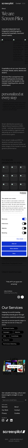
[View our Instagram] (3, 420)
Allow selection (14, 248)
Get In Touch (13, 366)
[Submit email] (25, 400)
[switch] (24, 223)
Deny (14, 253)
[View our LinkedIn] (11, 420)
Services (4, 407)
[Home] (7, 3)
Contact (18, 3)
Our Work (5, 410)
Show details (20, 239)
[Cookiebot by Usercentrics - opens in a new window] (20, 193)
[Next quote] (22, 297)
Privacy (4, 413)
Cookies (17, 413)
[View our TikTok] (7, 420)
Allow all (14, 243)
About (16, 407)
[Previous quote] (18, 297)
